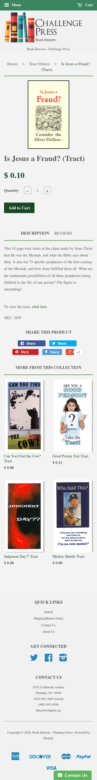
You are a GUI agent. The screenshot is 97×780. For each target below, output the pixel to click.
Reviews (63, 233)
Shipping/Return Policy (49, 618)
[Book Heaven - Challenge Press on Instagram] (63, 659)
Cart (88, 5)
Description (35, 233)
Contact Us (48, 625)
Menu (16, 5)
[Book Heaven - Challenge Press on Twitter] (34, 659)
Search (48, 612)
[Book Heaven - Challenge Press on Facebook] (48, 659)
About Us (48, 631)
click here (39, 306)
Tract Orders (39, 63)
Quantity (11, 190)
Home (12, 63)
